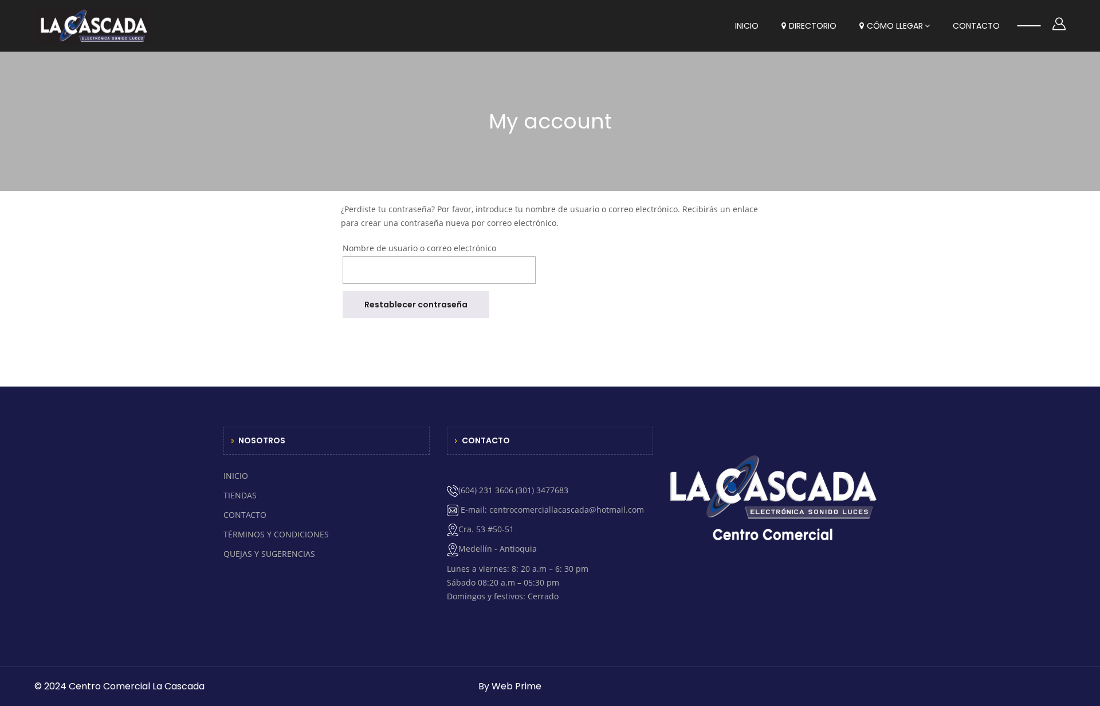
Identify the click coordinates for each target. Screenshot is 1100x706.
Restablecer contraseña (415, 304)
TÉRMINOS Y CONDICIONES (276, 534)
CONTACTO (976, 26)
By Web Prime (509, 686)
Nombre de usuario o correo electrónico (419, 248)
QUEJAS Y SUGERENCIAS (269, 553)
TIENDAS (240, 495)
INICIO (747, 26)
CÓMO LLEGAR (895, 26)
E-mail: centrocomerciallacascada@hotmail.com (551, 509)
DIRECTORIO (812, 26)
